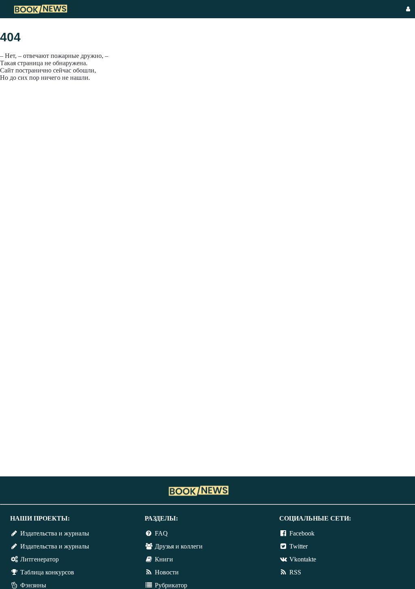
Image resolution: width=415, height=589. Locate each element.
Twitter (298, 546)
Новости (167, 572)
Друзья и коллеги (179, 546)
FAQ (161, 533)
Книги (164, 559)
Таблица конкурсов (47, 572)
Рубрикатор (171, 585)
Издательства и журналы (54, 533)
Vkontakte (302, 559)
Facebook (301, 533)
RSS (295, 572)
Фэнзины (33, 585)
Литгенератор (39, 559)
